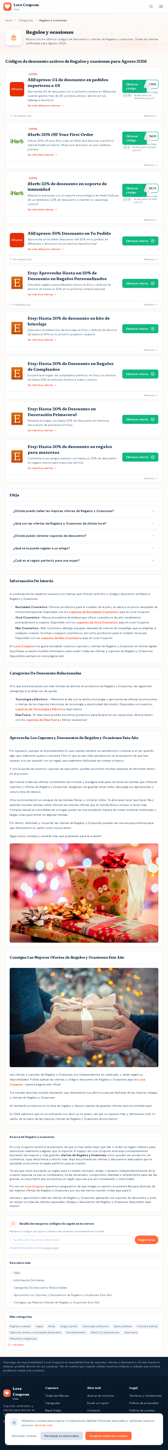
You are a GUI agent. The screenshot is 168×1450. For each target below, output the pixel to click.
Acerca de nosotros (100, 1396)
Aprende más (44, 1425)
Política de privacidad (143, 1403)
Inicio (8, 20)
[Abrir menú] (161, 6)
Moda (51, 1326)
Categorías (25, 20)
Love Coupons (24, 646)
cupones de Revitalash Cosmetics (94, 612)
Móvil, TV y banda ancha (105, 1332)
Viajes (39, 1326)
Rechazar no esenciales (62, 1436)
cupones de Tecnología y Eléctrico (40, 709)
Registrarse (146, 1240)
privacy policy (51, 1247)
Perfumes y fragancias (23, 1338)
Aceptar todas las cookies (108, 1436)
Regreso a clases (20, 1326)
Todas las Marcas (57, 1396)
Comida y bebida (147, 1326)
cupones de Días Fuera (42, 720)
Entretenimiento (76, 1332)
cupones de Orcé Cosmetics (97, 622)
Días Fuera (131, 1332)
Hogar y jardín (68, 1326)
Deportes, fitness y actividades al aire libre (35, 1332)
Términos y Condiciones (145, 1396)
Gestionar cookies (24, 1436)
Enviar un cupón (98, 1403)
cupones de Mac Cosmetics (61, 638)
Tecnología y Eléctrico (95, 1326)
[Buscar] (151, 6)
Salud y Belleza (123, 1326)
